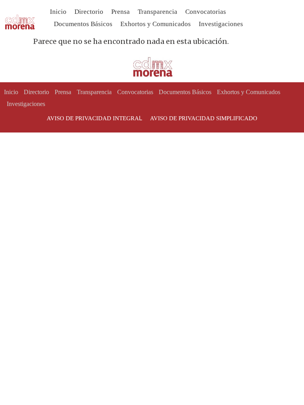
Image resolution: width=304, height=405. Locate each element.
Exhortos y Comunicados (155, 24)
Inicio (58, 11)
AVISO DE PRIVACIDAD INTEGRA (93, 118)
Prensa (120, 11)
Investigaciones (221, 24)
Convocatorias (205, 11)
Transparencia (157, 11)
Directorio (88, 11)
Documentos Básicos (83, 24)
